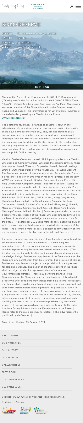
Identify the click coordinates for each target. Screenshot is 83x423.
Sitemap (20, 402)
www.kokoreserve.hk (29, 47)
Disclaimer (7, 402)
